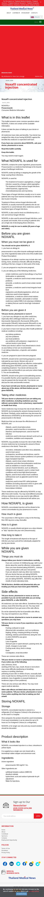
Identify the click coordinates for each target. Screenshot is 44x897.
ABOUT (9, 13)
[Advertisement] (22, 48)
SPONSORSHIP (25, 13)
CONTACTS (34, 13)
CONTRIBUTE (16, 13)
